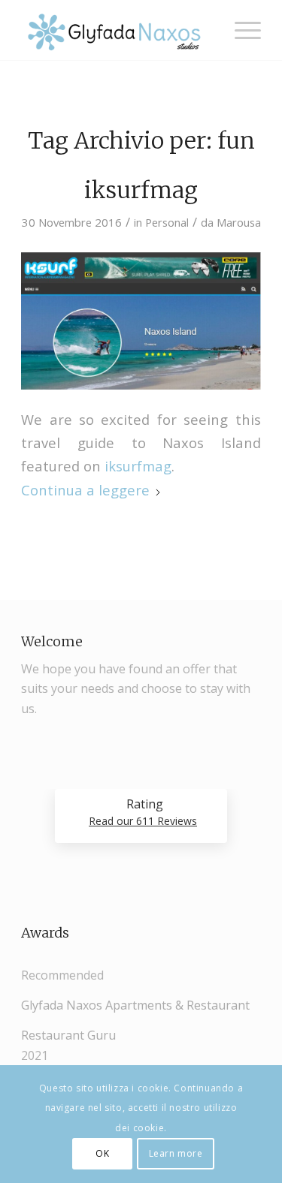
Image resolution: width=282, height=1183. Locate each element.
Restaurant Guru (68, 1035)
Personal (167, 222)
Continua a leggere (85, 489)
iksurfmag (141, 190)
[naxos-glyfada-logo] (117, 30)
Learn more (176, 1153)
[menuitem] (240, 30)
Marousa (239, 222)
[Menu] (240, 30)
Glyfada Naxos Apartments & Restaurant (135, 1005)
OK (102, 1153)
